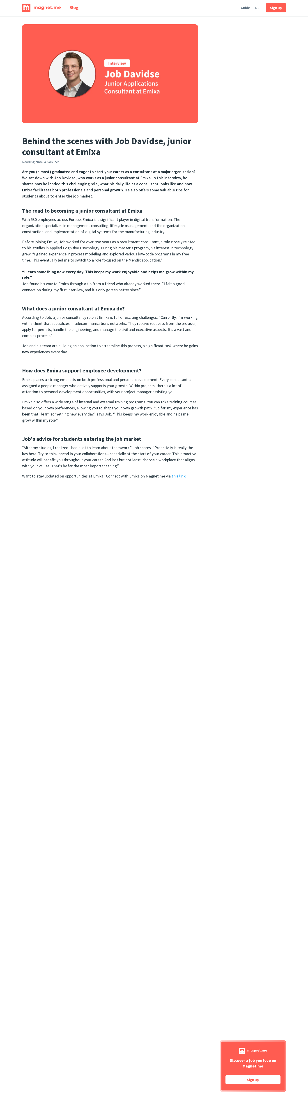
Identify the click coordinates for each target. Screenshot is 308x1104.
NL (257, 7)
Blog (74, 7)
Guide (245, 7)
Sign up (276, 7)
